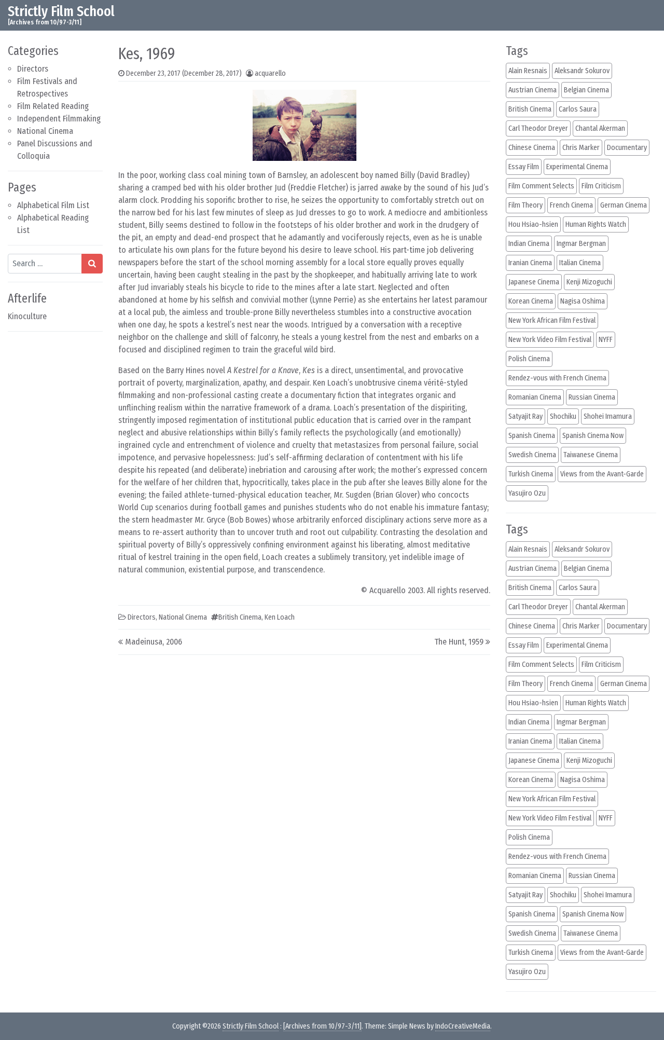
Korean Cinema (530, 301)
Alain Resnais (527, 70)
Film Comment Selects (541, 186)
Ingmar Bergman (581, 243)
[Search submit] (92, 263)
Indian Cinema (528, 243)
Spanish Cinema (531, 435)
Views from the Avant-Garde (602, 474)
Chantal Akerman (600, 128)
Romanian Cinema (534, 397)
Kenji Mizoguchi (589, 282)
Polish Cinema (529, 358)
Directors (32, 69)
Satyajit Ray (525, 416)
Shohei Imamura (608, 416)
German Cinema (623, 205)
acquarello (270, 73)
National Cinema (45, 131)
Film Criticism (601, 186)
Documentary (627, 147)
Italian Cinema (580, 262)
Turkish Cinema (530, 474)
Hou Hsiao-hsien (533, 224)
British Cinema (239, 617)
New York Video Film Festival (549, 339)
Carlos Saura (578, 109)
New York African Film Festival (552, 320)
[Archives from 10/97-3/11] (322, 1026)
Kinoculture (27, 316)
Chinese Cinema (531, 147)
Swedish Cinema (532, 454)
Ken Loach (280, 617)
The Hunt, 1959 (458, 642)
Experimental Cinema (577, 166)
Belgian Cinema (586, 90)
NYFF (606, 339)
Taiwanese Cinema (590, 454)
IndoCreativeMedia (462, 1026)
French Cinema (571, 205)
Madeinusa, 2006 (153, 642)
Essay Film (523, 166)
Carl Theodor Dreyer (538, 128)
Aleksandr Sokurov (582, 70)
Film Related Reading (53, 106)
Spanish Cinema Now (593, 435)
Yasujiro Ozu (527, 493)
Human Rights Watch (595, 224)
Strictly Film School (61, 11)
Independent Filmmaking (59, 119)
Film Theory (525, 205)
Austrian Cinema (532, 90)
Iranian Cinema (530, 262)
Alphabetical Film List (53, 205)
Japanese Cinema (533, 282)
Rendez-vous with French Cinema (557, 378)
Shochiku (563, 416)
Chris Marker (581, 147)
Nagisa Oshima (582, 301)
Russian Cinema (592, 397)
